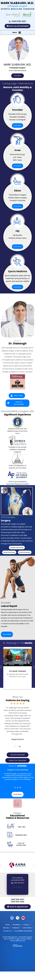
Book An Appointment (19, 26)
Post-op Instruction (21, 844)
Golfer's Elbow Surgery (17, 197)
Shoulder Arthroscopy (17, 114)
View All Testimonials (17, 755)
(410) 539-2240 (17, 902)
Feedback (15, 928)
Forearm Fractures (17, 200)
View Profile (17, 75)
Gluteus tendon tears (17, 238)
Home (7, 925)
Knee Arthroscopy (17, 154)
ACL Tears (17, 157)
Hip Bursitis (17, 235)
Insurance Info (21, 835)
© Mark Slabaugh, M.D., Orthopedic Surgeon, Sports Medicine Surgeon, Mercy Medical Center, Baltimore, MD (17, 939)
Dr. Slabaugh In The (17, 643)
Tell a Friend (26, 928)
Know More (17, 125)
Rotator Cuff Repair (17, 120)
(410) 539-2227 (19, 21)
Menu (15, 32)
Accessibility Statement (23, 931)
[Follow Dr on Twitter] (17, 918)
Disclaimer (16, 925)
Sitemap (6, 928)
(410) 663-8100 (19, 883)
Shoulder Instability (17, 117)
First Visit (21, 827)
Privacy (26, 925)
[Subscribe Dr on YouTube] (23, 918)
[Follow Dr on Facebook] (12, 918)
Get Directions (17, 887)
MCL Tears (17, 160)
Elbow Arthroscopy (9, 552)
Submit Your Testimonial (17, 760)
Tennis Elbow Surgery (17, 195)
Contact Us (7, 931)
